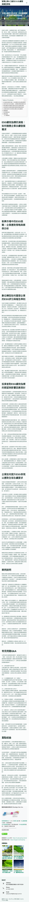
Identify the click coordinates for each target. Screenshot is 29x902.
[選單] (26, 2)
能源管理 (6, 824)
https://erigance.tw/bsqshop (17, 840)
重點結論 (6, 114)
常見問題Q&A (6, 112)
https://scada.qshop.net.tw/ (20, 838)
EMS (3, 824)
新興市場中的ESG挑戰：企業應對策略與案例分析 (15, 104)
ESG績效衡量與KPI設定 (21, 18)
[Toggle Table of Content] (24, 100)
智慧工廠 (16, 821)
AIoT (8, 821)
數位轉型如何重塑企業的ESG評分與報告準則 (14, 105)
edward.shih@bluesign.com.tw (14, 893)
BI (21, 821)
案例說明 (6, 110)
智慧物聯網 (4, 821)
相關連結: (8, 115)
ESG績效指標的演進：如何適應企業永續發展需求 (14, 102)
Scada (8, 838)
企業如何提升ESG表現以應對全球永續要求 (13, 109)
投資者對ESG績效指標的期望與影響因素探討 (14, 107)
